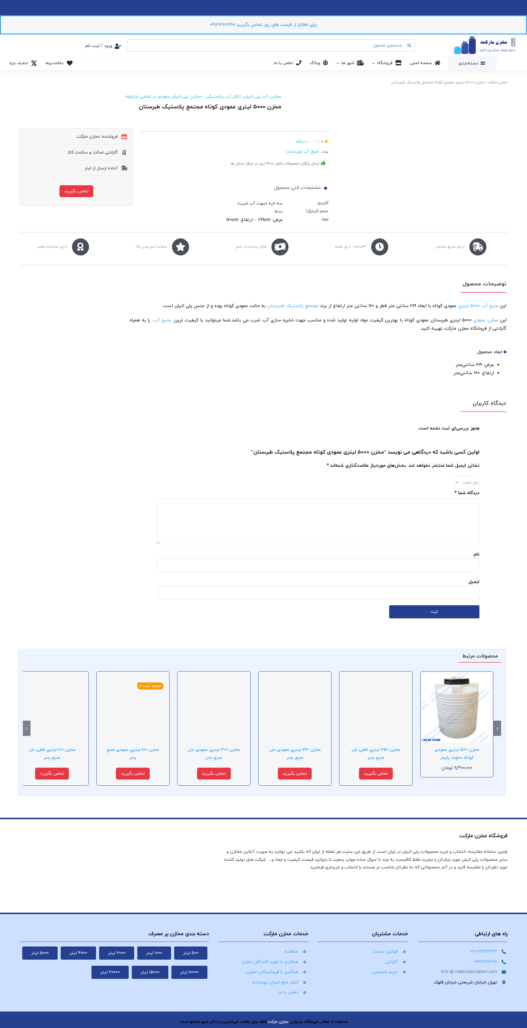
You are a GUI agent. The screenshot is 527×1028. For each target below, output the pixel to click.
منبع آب (162, 320)
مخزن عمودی (485, 320)
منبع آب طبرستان (302, 151)
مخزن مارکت (497, 82)
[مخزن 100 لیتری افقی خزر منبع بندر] (52, 676)
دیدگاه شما (466, 493)
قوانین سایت (385, 951)
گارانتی (391, 962)
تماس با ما (288, 992)
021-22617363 (484, 951)
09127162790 (485, 962)
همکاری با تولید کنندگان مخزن (270, 962)
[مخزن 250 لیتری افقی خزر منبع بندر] (376, 676)
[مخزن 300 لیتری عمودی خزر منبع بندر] (214, 676)
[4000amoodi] (422, 152)
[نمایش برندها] (308, 95)
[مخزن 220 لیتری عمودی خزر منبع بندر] (295, 676)
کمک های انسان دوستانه (275, 982)
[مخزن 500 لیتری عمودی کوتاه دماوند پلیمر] (457, 676)
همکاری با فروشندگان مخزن (272, 972)
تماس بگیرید (76, 191)
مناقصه (291, 951)
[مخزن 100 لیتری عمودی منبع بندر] (133, 676)
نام (476, 554)
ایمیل (473, 582)
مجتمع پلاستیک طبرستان (292, 306)
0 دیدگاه (302, 141)
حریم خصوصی (385, 972)
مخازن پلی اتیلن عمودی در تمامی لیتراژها (163, 97)
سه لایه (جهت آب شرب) (260, 203)
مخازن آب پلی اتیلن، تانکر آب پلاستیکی (243, 97)
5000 (278, 212)
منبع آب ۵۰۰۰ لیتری (478, 306)
